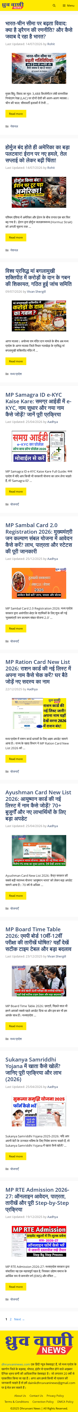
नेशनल (14, 126)
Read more (16, 113)
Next (19, 1319)
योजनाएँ (14, 504)
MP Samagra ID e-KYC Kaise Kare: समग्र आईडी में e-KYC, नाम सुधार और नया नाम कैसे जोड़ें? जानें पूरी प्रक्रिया (38, 404)
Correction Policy (43, 1401)
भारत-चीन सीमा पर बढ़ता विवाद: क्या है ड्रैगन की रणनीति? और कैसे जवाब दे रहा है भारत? (38, 29)
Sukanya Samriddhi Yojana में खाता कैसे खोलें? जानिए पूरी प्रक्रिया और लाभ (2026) (33, 1069)
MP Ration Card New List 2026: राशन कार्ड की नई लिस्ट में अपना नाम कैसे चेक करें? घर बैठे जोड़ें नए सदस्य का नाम (38, 671)
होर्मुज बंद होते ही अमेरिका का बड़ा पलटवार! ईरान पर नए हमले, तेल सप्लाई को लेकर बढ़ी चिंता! (37, 153)
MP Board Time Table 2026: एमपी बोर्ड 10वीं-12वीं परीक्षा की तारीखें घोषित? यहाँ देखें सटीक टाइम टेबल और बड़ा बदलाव (38, 939)
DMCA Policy (65, 1401)
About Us (20, 1395)
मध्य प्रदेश (16, 374)
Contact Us (36, 1395)
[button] (54, 5)
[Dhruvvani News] (13, 5)
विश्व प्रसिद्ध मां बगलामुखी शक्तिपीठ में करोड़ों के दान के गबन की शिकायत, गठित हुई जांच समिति (38, 277)
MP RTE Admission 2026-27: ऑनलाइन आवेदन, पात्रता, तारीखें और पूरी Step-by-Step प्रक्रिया (37, 1199)
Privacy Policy (55, 1395)
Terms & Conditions (17, 1401)
